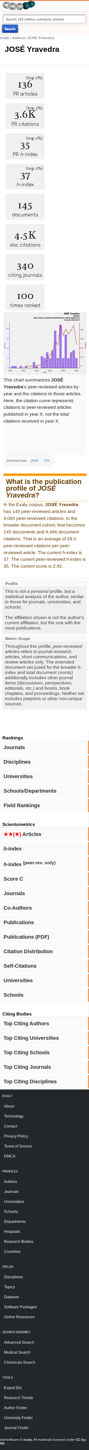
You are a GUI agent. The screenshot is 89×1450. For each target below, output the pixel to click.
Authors (19, 37)
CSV (46, 461)
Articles (22, 834)
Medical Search (17, 1352)
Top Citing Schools (27, 1052)
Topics (9, 1287)
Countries (12, 1252)
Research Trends (18, 1398)
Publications (19, 922)
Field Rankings (22, 805)
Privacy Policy (16, 1136)
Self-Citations (20, 966)
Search (10, 29)
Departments (15, 1222)
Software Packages (20, 1307)
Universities (18, 776)
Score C (13, 879)
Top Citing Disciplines (30, 1081)
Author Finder (15, 1408)
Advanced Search (19, 1342)
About (9, 1106)
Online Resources (19, 1317)
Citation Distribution (28, 951)
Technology (13, 1116)
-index (13, 849)
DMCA (9, 1156)
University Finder (18, 1418)
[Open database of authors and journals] (19, 2)
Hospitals (12, 1232)
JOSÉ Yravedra (41, 37)
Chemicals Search (19, 1362)
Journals (14, 747)
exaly (4, 37)
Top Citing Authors (26, 1023)
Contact (10, 1126)
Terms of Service (18, 1146)
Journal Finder (16, 1428)
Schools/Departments (30, 791)
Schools (13, 995)
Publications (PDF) (26, 937)
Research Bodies (18, 1242)
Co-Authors (18, 908)
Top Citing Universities (31, 1038)
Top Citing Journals (27, 1067)
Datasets (11, 1297)
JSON (34, 461)
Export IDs (13, 1388)
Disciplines (17, 762)
